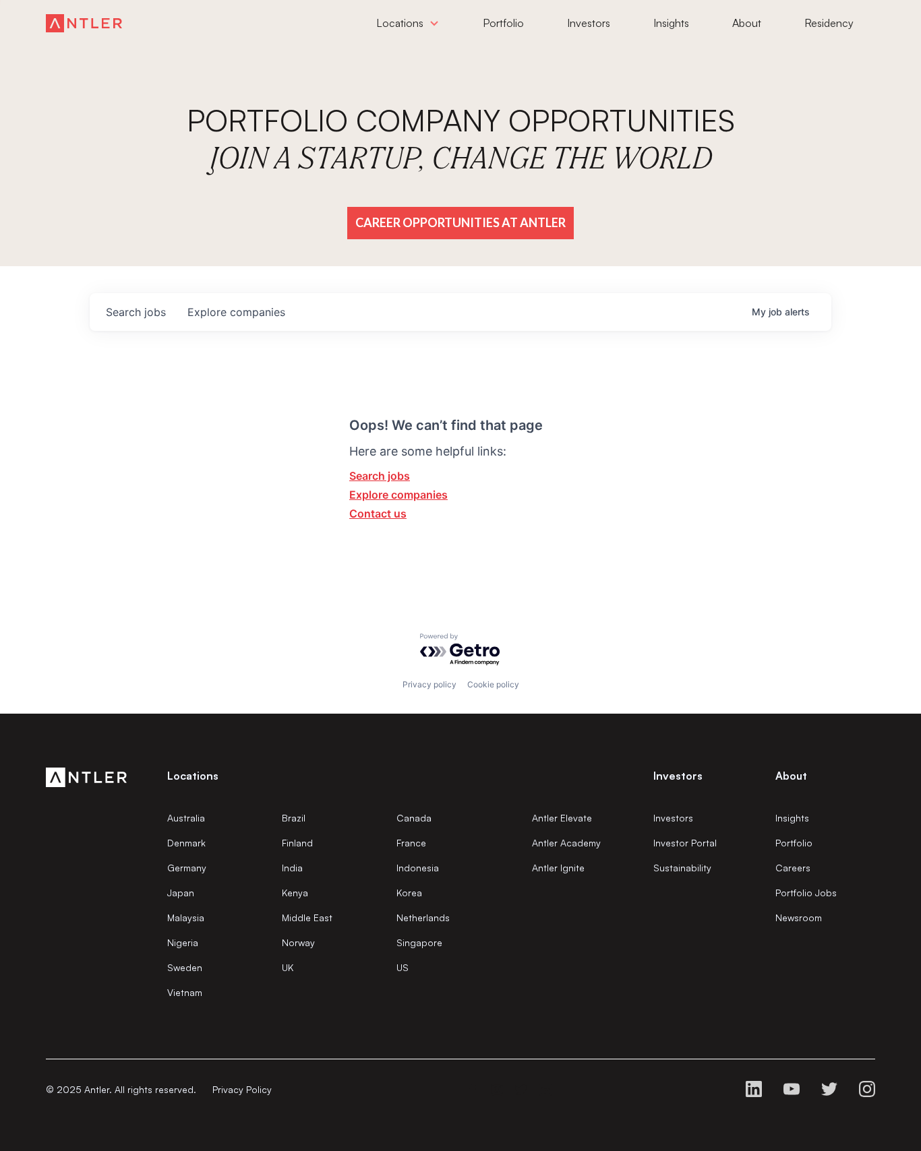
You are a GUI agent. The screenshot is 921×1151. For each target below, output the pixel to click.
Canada (414, 817)
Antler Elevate (562, 817)
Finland (297, 842)
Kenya (295, 892)
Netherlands (423, 917)
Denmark (186, 842)
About (791, 775)
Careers (792, 867)
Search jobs (379, 476)
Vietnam (184, 992)
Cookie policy (493, 684)
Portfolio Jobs (806, 892)
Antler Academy (566, 842)
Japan (180, 892)
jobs (136, 312)
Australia (186, 817)
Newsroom (798, 917)
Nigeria (182, 942)
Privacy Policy (242, 1089)
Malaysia (185, 917)
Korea (409, 892)
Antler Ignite (558, 867)
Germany (186, 867)
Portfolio (793, 842)
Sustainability (682, 867)
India (292, 867)
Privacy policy (429, 684)
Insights (792, 817)
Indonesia (417, 867)
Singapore (419, 942)
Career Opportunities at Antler (460, 222)
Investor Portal (685, 842)
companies (236, 312)
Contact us (378, 513)
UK (287, 967)
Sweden (184, 967)
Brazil (293, 817)
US (402, 967)
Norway (298, 942)
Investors (673, 817)
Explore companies (398, 494)
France (411, 842)
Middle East (307, 917)
